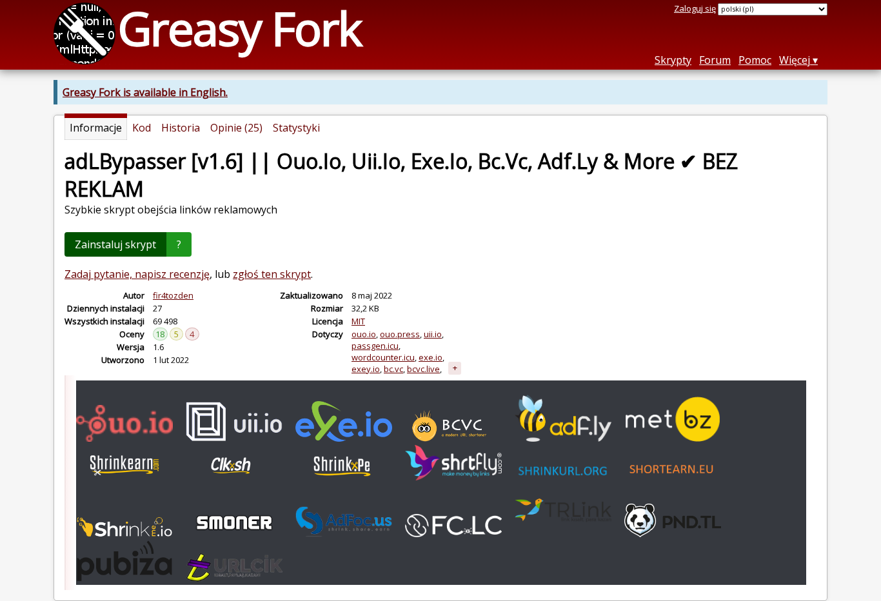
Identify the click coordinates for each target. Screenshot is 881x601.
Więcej (794, 60)
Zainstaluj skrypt (115, 244)
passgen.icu (375, 345)
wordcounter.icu (383, 357)
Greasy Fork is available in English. (145, 92)
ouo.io (363, 334)
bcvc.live (423, 369)
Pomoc (754, 60)
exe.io (430, 357)
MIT (358, 321)
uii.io (433, 334)
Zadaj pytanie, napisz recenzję (137, 274)
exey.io (365, 369)
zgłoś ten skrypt (272, 274)
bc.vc (393, 369)
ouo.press (400, 334)
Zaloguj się (695, 8)
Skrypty (673, 60)
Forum (715, 60)
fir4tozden (173, 295)
